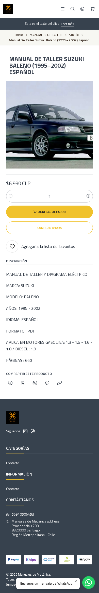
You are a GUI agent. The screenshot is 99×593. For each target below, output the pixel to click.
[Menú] (62, 9)
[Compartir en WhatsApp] (35, 383)
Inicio (19, 35)
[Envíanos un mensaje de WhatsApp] (88, 582)
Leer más (67, 23)
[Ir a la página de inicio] (8, 9)
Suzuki (74, 35)
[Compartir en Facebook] (10, 383)
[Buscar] (72, 9)
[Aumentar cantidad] (88, 196)
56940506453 (23, 514)
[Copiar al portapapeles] (59, 383)
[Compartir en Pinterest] (47, 383)
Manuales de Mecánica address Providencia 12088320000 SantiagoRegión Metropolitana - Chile (36, 527)
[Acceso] (82, 9)
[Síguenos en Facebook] (32, 431)
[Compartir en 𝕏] (22, 383)
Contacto (12, 463)
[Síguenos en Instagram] (25, 431)
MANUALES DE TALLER (46, 35)
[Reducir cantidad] (10, 196)
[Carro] (92, 9)
